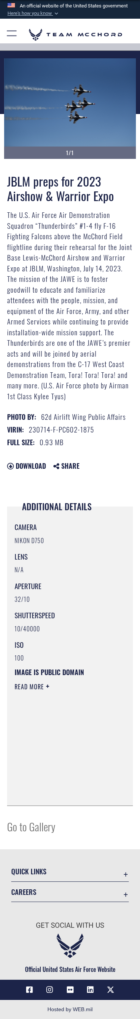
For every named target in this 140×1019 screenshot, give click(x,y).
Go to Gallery (31, 826)
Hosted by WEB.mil (70, 1009)
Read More (30, 686)
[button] (33, 13)
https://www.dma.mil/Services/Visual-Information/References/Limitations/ (60, 781)
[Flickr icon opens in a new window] (70, 989)
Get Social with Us (70, 925)
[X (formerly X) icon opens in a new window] (110, 989)
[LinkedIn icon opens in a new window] (90, 989)
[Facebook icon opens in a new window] (29, 989)
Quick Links (28, 871)
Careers (23, 891)
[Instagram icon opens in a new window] (49, 989)
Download (30, 466)
